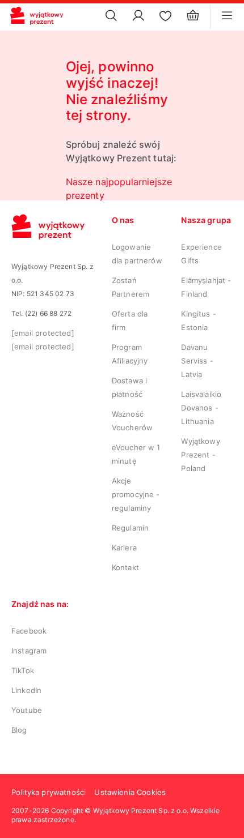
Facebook (29, 630)
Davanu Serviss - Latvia (197, 361)
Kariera (124, 547)
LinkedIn (26, 690)
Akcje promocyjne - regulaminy (136, 494)
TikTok (22, 670)
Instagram (29, 650)
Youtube (26, 710)
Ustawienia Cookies (130, 792)
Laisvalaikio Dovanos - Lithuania (201, 408)
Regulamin (130, 527)
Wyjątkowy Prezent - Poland (200, 455)
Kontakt (125, 567)
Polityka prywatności (48, 792)
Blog (19, 729)
